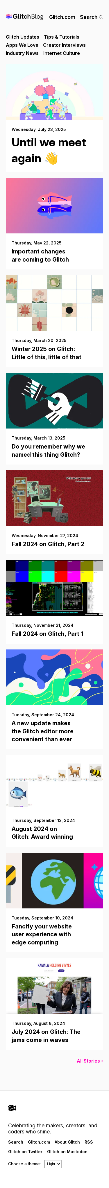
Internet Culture (61, 53)
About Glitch (67, 1142)
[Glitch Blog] (24, 17)
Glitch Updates (22, 37)
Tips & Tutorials (61, 37)
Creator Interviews (64, 45)
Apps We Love (22, 45)
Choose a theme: (24, 1163)
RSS (89, 1142)
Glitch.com (62, 17)
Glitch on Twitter (25, 1151)
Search (88, 17)
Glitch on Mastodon (67, 1151)
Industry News (22, 53)
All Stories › (90, 1061)
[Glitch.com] (54, 1109)
